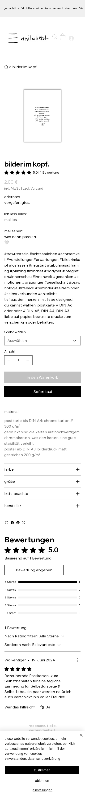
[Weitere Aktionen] (78, 660)
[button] (54, 36)
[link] (31, 172)
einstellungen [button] (42, 790)
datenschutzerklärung (44, 758)
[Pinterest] (18, 522)
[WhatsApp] (6, 522)
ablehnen (42, 780)
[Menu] (13, 38)
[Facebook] (12, 522)
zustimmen (42, 770)
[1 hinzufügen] (28, 360)
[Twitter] (23, 522)
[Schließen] (78, 738)
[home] (6, 66)
